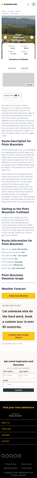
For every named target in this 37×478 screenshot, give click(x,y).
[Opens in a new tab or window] (3, 455)
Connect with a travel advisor (19, 336)
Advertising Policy (10, 468)
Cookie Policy (26, 468)
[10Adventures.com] (9, 4)
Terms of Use (26, 464)
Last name (23, 371)
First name (7, 371)
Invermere (15, 13)
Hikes (4, 11)
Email (5, 380)
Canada (10, 11)
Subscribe (18, 390)
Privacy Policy (10, 464)
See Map (29, 85)
